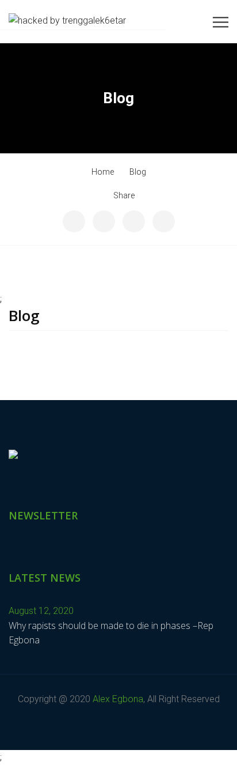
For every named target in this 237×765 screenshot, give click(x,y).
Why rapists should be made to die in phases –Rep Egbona (111, 633)
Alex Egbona (118, 699)
